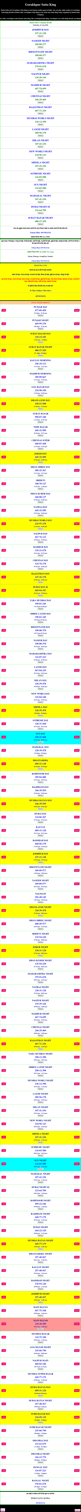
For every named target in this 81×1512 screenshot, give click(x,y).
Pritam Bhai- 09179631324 (40, 248)
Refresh (40, 36)
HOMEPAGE (40, 1503)
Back (3, 1510)
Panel (77, 310)
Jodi (3, 310)
